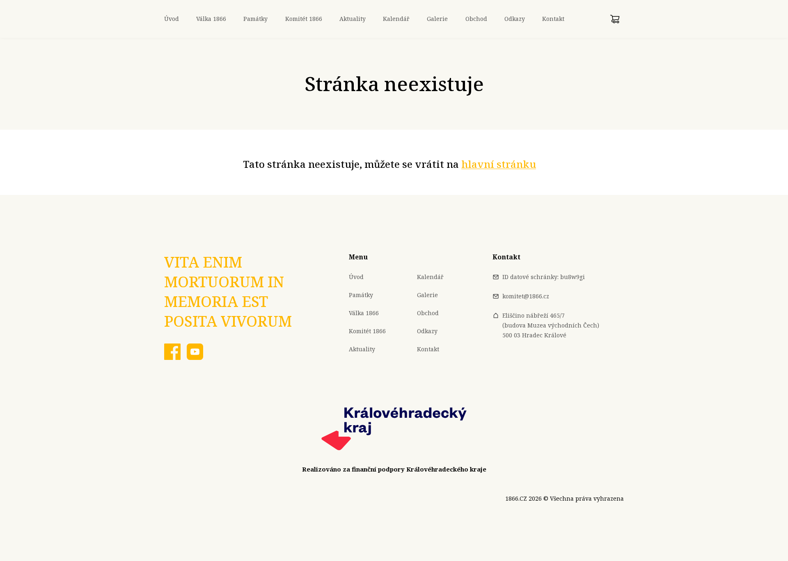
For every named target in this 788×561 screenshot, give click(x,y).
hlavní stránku (498, 164)
